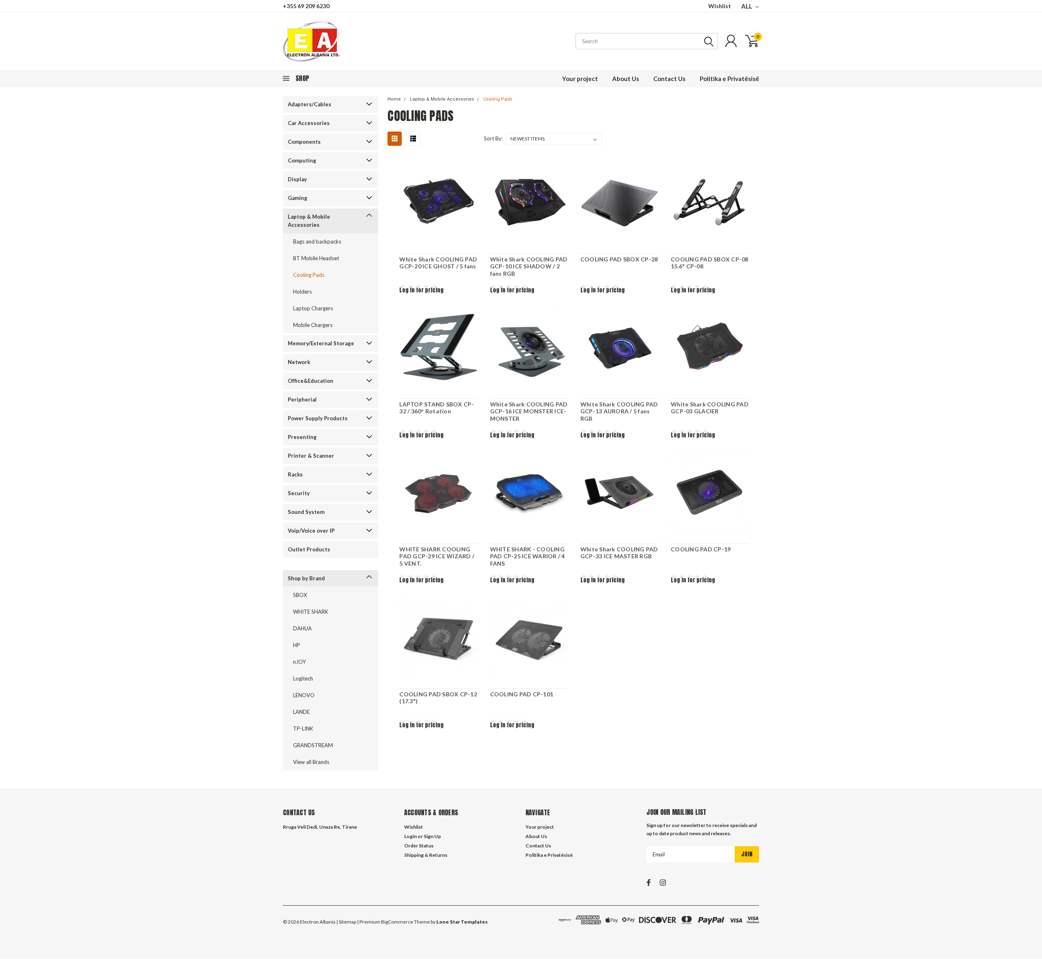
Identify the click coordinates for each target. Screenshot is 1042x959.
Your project (580, 78)
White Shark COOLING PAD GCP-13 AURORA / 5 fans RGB (619, 411)
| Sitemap (346, 922)
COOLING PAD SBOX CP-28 (619, 259)
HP (296, 645)
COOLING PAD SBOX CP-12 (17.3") (438, 698)
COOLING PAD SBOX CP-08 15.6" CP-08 (710, 263)
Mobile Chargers (313, 325)
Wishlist (719, 5)
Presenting (302, 437)
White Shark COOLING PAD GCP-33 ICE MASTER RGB (619, 553)
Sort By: (493, 138)
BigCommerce (397, 922)
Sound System (306, 512)
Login (410, 836)
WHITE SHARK (310, 611)
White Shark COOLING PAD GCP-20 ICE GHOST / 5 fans (438, 263)
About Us (625, 78)
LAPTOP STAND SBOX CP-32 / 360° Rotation (436, 408)
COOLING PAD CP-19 (701, 549)
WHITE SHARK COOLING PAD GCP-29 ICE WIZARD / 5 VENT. (436, 556)
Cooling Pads (308, 275)
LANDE (301, 712)
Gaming (297, 198)
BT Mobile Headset (316, 258)
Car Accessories (309, 123)
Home (394, 99)
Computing (302, 160)
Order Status (418, 846)
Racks (295, 474)
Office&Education (310, 380)
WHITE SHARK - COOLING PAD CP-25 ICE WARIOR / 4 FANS (527, 556)
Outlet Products (309, 549)
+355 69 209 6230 (306, 5)
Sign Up (432, 836)
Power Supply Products (318, 418)
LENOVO (304, 695)
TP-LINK (303, 728)
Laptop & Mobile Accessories (309, 220)
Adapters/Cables (309, 104)
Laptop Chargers (313, 308)
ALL (747, 6)
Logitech (303, 678)
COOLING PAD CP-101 (522, 694)
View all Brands (311, 762)
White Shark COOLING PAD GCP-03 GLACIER (710, 408)
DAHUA (302, 628)
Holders (302, 291)
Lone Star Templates (462, 922)
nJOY (299, 661)
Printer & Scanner (311, 455)
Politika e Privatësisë (729, 78)
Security (299, 493)
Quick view (439, 202)
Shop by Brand (306, 578)
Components (304, 141)
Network (299, 362)
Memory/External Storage (321, 343)
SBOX (300, 595)
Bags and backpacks (317, 241)
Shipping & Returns (425, 855)
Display (297, 179)
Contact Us (669, 78)
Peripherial (302, 399)
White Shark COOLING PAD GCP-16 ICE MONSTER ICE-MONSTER (529, 411)
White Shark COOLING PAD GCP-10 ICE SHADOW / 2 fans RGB (529, 266)
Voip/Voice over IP (311, 530)
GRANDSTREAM (313, 745)
